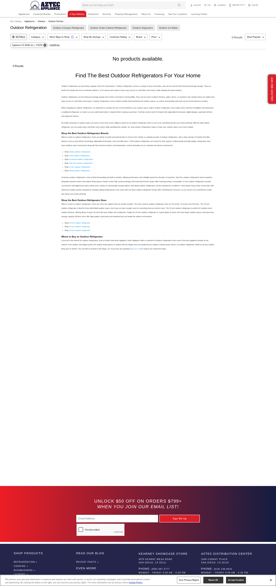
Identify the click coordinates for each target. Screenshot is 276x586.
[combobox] (37, 37)
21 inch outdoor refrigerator (79, 226)
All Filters (20, 37)
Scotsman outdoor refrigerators (81, 159)
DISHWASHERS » (24, 570)
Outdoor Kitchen (55, 21)
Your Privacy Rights (189, 580)
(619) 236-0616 (223, 569)
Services (106, 14)
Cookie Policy (135, 582)
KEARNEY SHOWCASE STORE (163, 553)
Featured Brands (41, 14)
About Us (146, 14)
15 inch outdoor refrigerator (79, 223)
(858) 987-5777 (160, 569)
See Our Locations (177, 14)
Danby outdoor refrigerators (80, 152)
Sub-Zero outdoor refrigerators (81, 163)
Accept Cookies (236, 580)
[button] (191, 5)
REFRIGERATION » (25, 562)
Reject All (213, 580)
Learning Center (199, 14)
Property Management (126, 14)
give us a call (136, 249)
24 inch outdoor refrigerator (79, 230)
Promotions (60, 14)
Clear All (55, 45)
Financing (159, 14)
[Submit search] (179, 5)
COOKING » (21, 566)
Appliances (24, 14)
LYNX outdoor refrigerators (79, 156)
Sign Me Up (180, 518)
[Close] (270, 580)
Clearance (93, 14)
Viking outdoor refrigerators (79, 171)
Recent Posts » (87, 562)
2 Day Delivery (77, 14)
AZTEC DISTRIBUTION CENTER (226, 553)
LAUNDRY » (21, 574)
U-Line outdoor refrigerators (80, 167)
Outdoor (41, 21)
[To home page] (45, 5)
